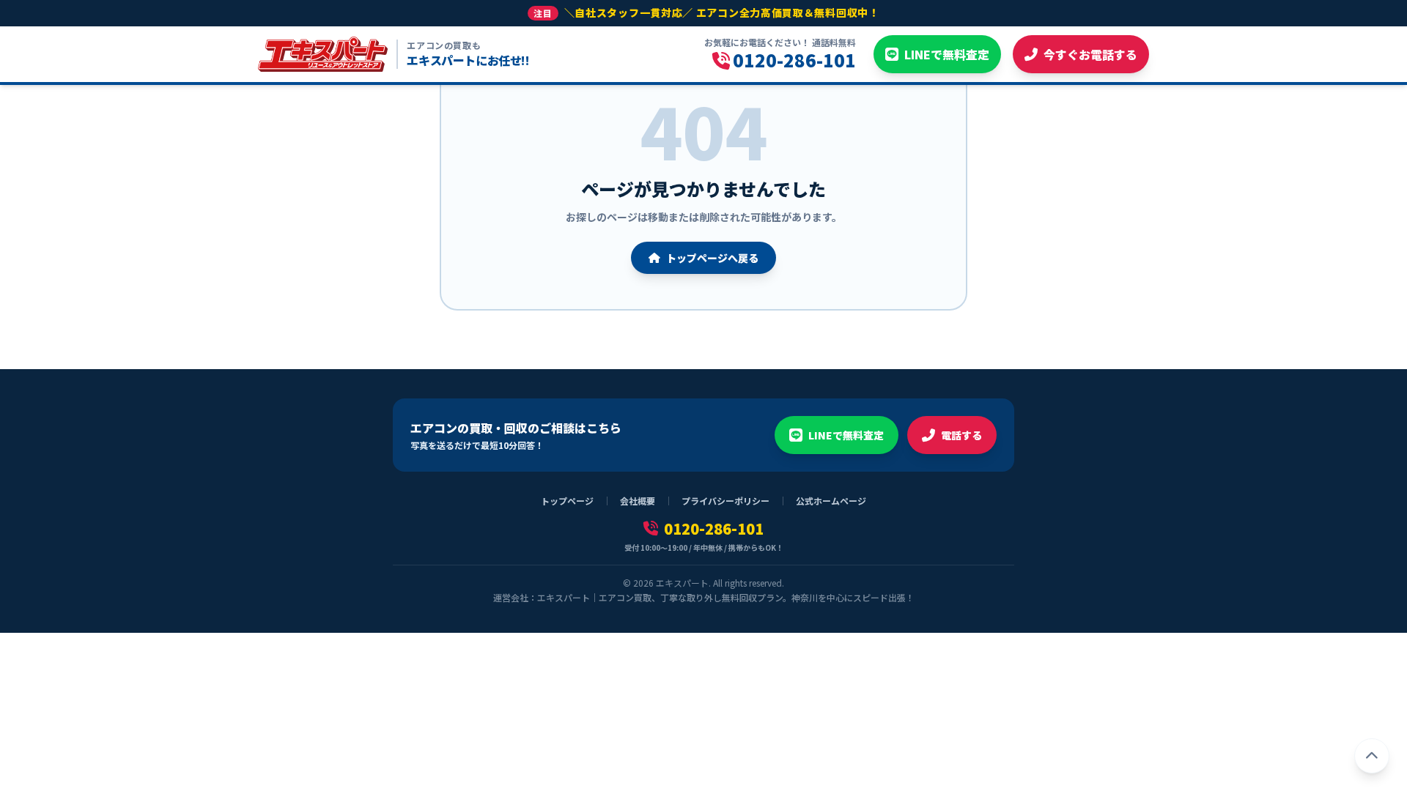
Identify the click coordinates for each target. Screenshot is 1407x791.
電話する (961, 435)
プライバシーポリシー (725, 501)
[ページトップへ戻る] (1371, 755)
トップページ (567, 501)
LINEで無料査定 (846, 435)
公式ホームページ (831, 501)
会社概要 (637, 501)
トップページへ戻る (712, 257)
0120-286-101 (714, 529)
